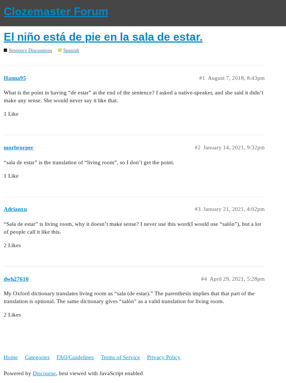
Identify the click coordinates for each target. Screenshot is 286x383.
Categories (37, 357)
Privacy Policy (164, 357)
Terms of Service (120, 357)
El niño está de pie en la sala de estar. (103, 37)
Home (11, 357)
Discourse (44, 373)
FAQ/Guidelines (75, 357)
